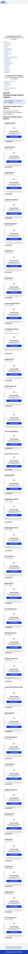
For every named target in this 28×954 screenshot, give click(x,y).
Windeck (7, 72)
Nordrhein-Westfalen (9, 101)
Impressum (8, 946)
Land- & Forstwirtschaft (11, 88)
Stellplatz (7, 89)
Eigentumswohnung (10, 81)
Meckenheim (8, 53)
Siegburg (7, 65)
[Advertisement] (14, 19)
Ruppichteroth (8, 62)
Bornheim (7, 45)
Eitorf (6, 47)
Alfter (6, 42)
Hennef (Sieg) (8, 48)
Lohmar (7, 52)
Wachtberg (7, 70)
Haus (6, 86)
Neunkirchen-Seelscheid (11, 57)
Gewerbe (7, 83)
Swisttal (7, 67)
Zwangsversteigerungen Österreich (14, 948)
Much (6, 55)
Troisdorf (7, 69)
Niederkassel (8, 59)
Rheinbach (7, 60)
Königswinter (8, 50)
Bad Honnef (8, 43)
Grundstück (8, 84)
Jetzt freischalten (14, 136)
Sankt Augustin (8, 64)
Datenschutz (14, 946)
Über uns (20, 946)
